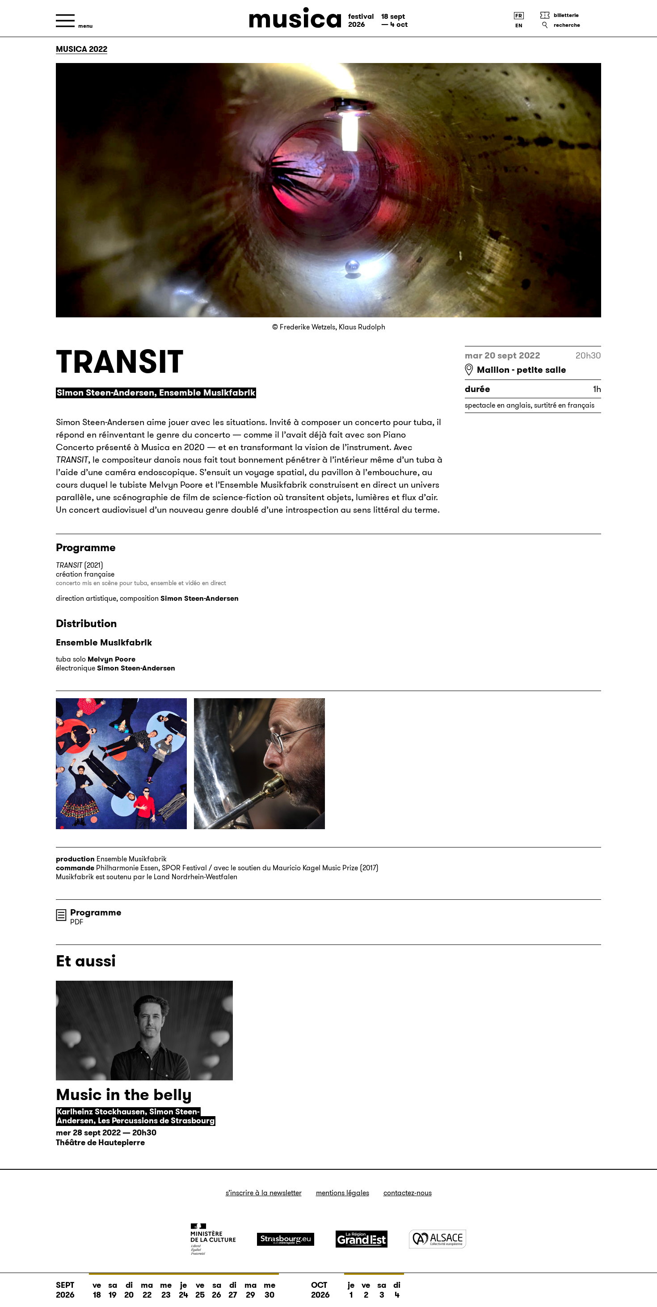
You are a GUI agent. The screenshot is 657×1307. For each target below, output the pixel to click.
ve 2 (366, 1290)
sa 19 (112, 1290)
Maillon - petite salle (521, 369)
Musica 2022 (81, 49)
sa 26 (216, 1290)
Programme (96, 912)
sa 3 (381, 1290)
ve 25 (200, 1290)
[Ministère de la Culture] (213, 1239)
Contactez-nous (407, 1193)
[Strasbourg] (285, 1239)
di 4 (396, 1290)
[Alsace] (437, 1239)
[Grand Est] (361, 1239)
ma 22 (147, 1290)
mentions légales (342, 1193)
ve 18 (97, 1290)
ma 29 (250, 1290)
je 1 (351, 1290)
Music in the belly (124, 1094)
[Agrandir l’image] (121, 763)
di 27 (232, 1290)
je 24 (183, 1290)
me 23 (166, 1290)
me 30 (269, 1290)
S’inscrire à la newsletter (264, 1193)
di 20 (129, 1290)
